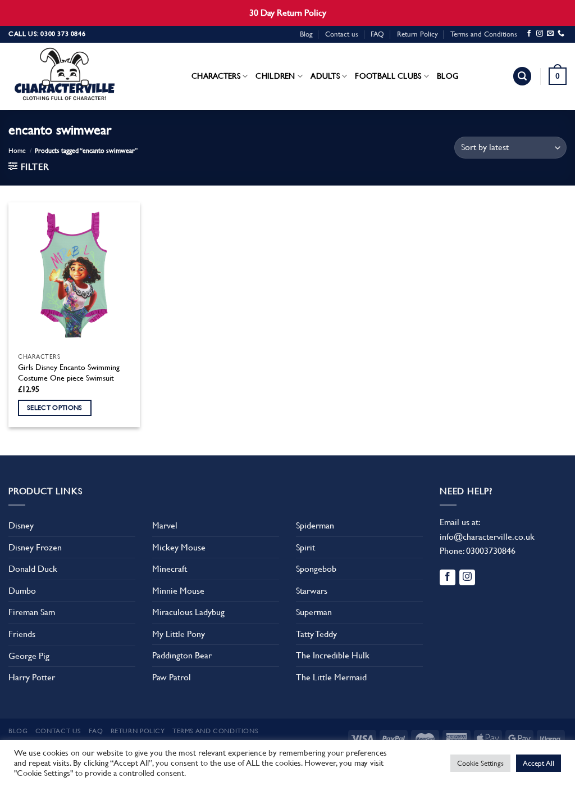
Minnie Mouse (178, 590)
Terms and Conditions (483, 34)
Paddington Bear (182, 655)
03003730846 (490, 550)
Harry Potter (31, 677)
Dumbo (22, 590)
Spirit (305, 547)
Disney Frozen (35, 547)
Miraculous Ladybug (188, 612)
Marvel (164, 525)
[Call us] (561, 34)
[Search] (522, 76)
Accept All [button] (538, 763)
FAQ (377, 34)
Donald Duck (32, 568)
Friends (21, 634)
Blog (306, 34)
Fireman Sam (31, 612)
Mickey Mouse (179, 547)
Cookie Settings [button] (480, 763)
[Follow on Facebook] (529, 34)
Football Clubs (388, 75)
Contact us (341, 34)
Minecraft (169, 568)
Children (275, 75)
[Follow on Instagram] (539, 34)
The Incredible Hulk (332, 655)
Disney (21, 525)
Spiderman (315, 525)
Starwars (311, 590)
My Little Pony (178, 634)
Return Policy (417, 34)
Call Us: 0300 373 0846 (46, 34)
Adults (325, 75)
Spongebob (316, 568)
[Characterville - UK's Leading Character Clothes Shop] (64, 76)
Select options (55, 408)
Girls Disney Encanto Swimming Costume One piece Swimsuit (69, 372)
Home (17, 151)
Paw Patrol (171, 677)
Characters (215, 75)
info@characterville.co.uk (487, 536)
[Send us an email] (550, 34)
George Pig (28, 656)
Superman (314, 612)
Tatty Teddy (316, 634)
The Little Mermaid (331, 677)
